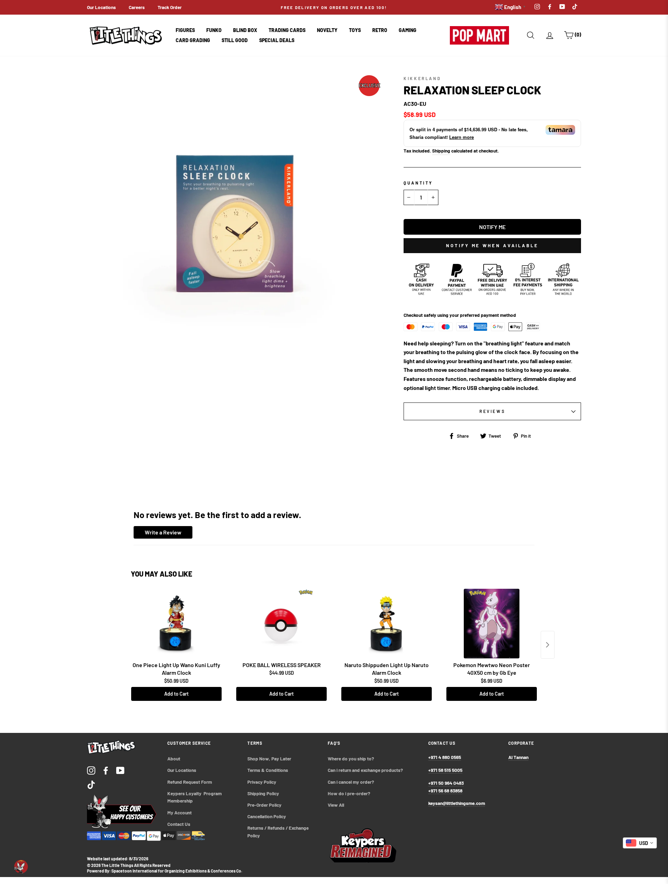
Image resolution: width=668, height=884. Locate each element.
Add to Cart (176, 694)
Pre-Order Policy (265, 805)
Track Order (170, 7)
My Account (179, 812)
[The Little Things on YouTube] (120, 770)
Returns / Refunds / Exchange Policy (278, 831)
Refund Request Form (189, 782)
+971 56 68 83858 (445, 790)
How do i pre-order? (349, 793)
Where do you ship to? (351, 758)
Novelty (327, 30)
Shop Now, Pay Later (269, 758)
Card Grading (193, 40)
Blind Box (245, 30)
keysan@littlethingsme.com (456, 803)
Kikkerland (422, 78)
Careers (137, 7)
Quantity (418, 182)
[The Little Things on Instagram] (91, 770)
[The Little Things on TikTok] (91, 784)
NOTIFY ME (492, 227)
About (173, 758)
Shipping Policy (263, 793)
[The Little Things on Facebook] (106, 770)
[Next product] (548, 645)
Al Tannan (518, 757)
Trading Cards (287, 30)
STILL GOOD (235, 40)
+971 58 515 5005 (445, 770)
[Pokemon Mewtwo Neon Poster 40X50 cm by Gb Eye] (491, 623)
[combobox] (640, 842)
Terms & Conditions (267, 770)
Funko (214, 30)
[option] (334, 7)
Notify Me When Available (492, 245)
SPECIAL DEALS (276, 40)
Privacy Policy (261, 782)
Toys (355, 30)
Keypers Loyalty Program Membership (195, 797)
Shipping (441, 151)
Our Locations (101, 7)
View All (336, 805)
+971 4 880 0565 (444, 757)
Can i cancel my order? (351, 782)
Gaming (407, 30)
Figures (185, 30)
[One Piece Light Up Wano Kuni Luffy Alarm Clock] (176, 623)
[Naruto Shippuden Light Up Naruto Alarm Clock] (386, 623)
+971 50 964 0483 (446, 783)
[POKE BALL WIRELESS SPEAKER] (281, 623)
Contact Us (178, 824)
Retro (379, 30)
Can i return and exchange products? (365, 770)
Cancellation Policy (266, 816)
